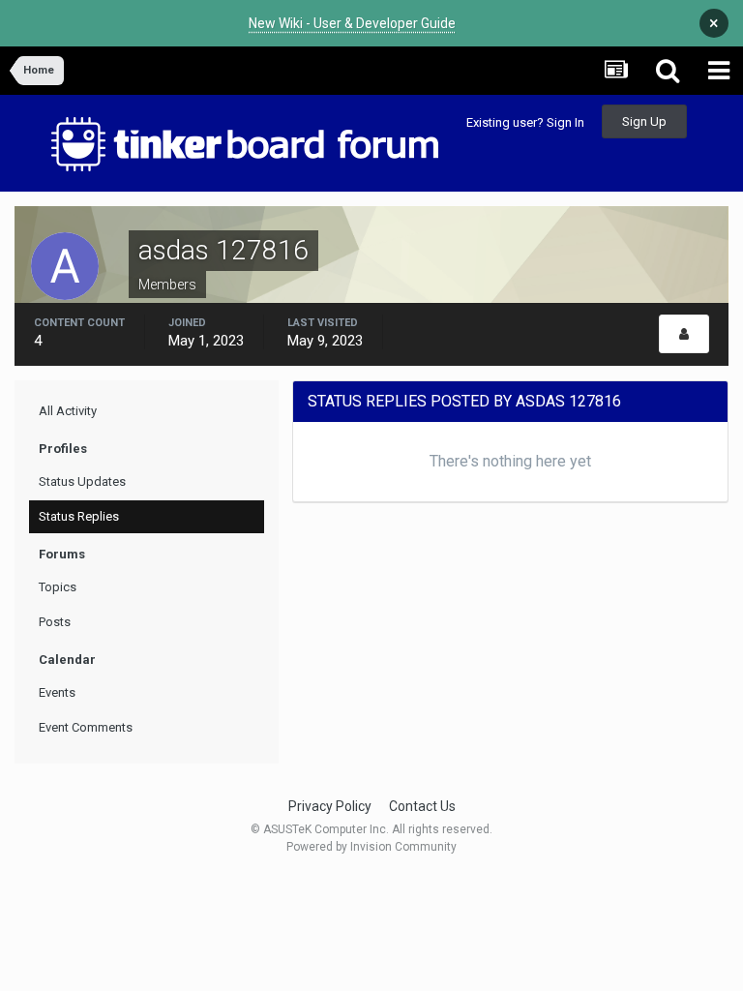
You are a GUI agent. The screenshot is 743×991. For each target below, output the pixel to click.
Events (57, 692)
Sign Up (644, 121)
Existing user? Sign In (525, 122)
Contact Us (422, 806)
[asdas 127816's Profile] (684, 334)
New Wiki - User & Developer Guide (352, 23)
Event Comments (86, 727)
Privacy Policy (330, 806)
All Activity (68, 411)
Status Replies (79, 516)
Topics (57, 587)
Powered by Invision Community (371, 847)
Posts (55, 622)
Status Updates (82, 481)
